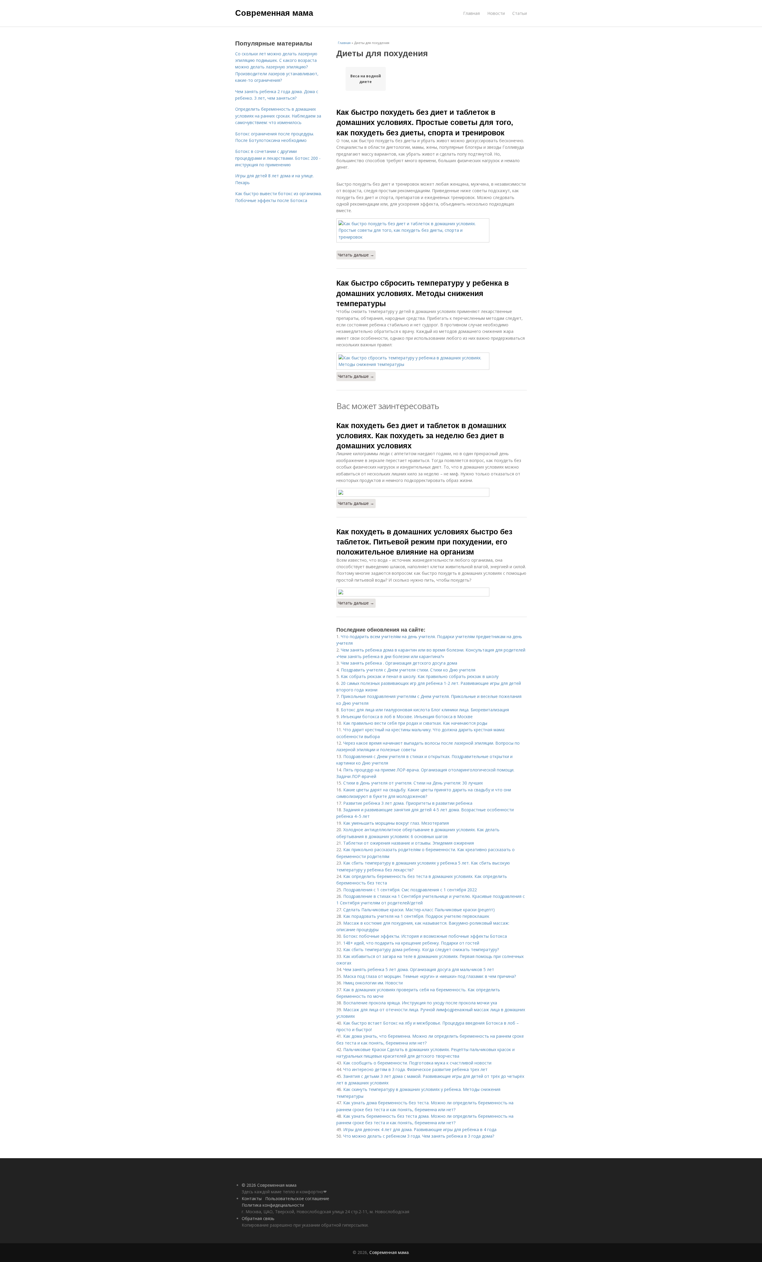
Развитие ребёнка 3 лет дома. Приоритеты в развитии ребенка (407, 803)
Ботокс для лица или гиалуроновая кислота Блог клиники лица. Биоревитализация (425, 710)
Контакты (252, 1198)
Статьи (519, 13)
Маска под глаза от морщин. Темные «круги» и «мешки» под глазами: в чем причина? (429, 976)
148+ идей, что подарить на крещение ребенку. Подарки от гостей (411, 943)
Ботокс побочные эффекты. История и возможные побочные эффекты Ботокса (425, 936)
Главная (471, 13)
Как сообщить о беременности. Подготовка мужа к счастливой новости (417, 1063)
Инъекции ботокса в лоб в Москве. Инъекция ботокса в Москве (407, 716)
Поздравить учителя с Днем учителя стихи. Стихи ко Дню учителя (408, 670)
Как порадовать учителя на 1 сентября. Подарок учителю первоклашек (416, 916)
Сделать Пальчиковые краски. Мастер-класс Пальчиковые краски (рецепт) (419, 909)
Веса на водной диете (365, 78)
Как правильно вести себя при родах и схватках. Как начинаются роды (415, 723)
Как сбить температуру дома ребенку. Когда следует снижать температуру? (421, 949)
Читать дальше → (356, 255)
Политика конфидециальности (273, 1205)
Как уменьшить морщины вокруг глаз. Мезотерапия (396, 823)
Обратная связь (258, 1218)
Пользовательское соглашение (297, 1198)
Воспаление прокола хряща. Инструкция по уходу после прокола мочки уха (420, 1003)
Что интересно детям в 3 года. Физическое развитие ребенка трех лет (415, 1069)
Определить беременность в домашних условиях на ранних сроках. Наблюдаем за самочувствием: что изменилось (278, 115)
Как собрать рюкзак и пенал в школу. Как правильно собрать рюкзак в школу (420, 676)
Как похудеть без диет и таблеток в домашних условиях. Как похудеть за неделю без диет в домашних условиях (421, 435)
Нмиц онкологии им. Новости (373, 983)
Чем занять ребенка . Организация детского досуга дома (399, 663)
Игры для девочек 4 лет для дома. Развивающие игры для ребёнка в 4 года (419, 1129)
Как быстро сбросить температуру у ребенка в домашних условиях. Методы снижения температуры (422, 293)
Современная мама (274, 12)
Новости (496, 13)
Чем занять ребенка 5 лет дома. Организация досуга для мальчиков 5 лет (418, 969)
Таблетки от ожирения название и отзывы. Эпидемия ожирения (408, 843)
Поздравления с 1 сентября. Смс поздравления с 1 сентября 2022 (410, 890)
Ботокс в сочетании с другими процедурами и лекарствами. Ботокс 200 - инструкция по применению (278, 157)
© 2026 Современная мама (269, 1185)
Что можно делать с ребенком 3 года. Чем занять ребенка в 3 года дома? (418, 1136)
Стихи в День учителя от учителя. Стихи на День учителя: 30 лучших (413, 783)
